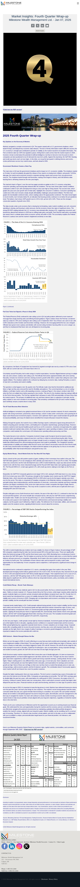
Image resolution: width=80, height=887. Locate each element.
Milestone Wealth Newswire (38, 842)
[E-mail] (47, 26)
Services (26, 842)
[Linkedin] (42, 26)
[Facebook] (32, 26)
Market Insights (40, 30)
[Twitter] (38, 26)
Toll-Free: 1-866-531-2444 (9, 871)
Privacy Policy (53, 879)
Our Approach (18, 842)
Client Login (61, 842)
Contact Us (52, 842)
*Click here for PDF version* (33, 729)
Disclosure (44, 879)
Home (3, 842)
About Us (9, 842)
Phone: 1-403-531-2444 (8, 869)
